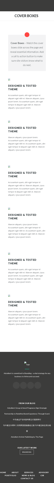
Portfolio (10, 475)
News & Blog (28, 475)
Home (3, 472)
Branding (26, 452)
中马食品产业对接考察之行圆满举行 (27, 419)
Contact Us (27, 478)
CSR (42, 475)
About (15, 472)
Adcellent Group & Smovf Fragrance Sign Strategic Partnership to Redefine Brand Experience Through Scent (27, 411)
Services (28, 472)
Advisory (44, 472)
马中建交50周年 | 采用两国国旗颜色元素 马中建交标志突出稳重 (27, 428)
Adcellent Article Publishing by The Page (27, 437)
